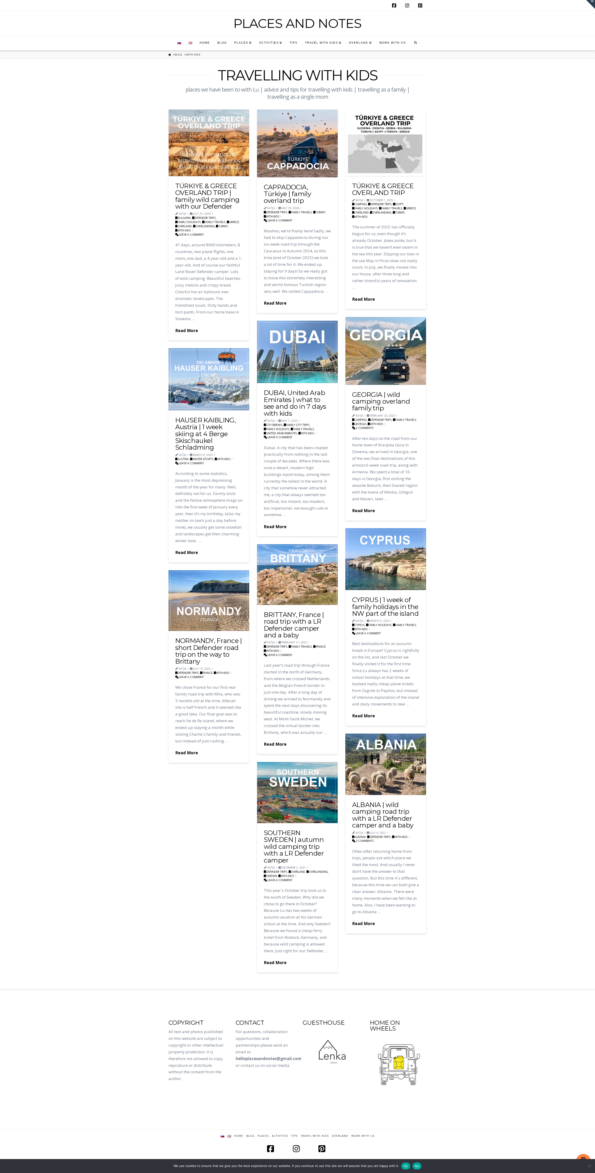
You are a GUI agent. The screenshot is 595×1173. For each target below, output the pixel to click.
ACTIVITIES (280, 1135)
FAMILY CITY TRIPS (298, 425)
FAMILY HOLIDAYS (189, 222)
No (417, 1166)
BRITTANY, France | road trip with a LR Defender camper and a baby (294, 625)
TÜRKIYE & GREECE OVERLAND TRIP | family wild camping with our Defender (207, 196)
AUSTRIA (183, 459)
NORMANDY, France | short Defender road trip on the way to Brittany (208, 651)
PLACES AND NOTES (297, 23)
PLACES (263, 1135)
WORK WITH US (363, 1135)
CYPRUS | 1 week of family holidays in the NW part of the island (385, 606)
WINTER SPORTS (202, 459)
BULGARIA (184, 218)
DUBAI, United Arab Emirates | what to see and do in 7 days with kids (295, 403)
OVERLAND (184, 226)
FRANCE (320, 646)
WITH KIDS (184, 230)
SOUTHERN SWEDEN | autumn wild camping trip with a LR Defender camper (294, 846)
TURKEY (223, 226)
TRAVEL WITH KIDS (315, 1135)
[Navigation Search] (415, 43)
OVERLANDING (205, 226)
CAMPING (360, 204)
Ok (406, 1166)
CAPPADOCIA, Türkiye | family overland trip (287, 194)
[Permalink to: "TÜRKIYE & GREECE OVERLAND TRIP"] (385, 142)
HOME (238, 1135)
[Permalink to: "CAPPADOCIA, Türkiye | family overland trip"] (297, 143)
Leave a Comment (191, 234)
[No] (589, 1166)
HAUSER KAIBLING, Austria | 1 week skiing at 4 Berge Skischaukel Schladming (205, 433)
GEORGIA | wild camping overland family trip (381, 401)
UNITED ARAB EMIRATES (281, 433)
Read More (186, 330)
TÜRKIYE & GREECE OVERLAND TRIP (383, 189)
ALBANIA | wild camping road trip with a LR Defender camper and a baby (382, 815)
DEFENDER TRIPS (205, 218)
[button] (590, 4)
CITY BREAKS (274, 425)
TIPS (294, 1135)
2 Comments (364, 428)
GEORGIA (360, 424)
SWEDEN (271, 876)
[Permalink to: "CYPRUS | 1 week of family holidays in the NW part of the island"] (385, 559)
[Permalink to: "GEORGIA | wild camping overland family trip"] (385, 351)
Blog (250, 1135)
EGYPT (399, 204)
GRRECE (234, 222)
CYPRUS (359, 625)
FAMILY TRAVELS (214, 222)
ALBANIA (360, 837)
